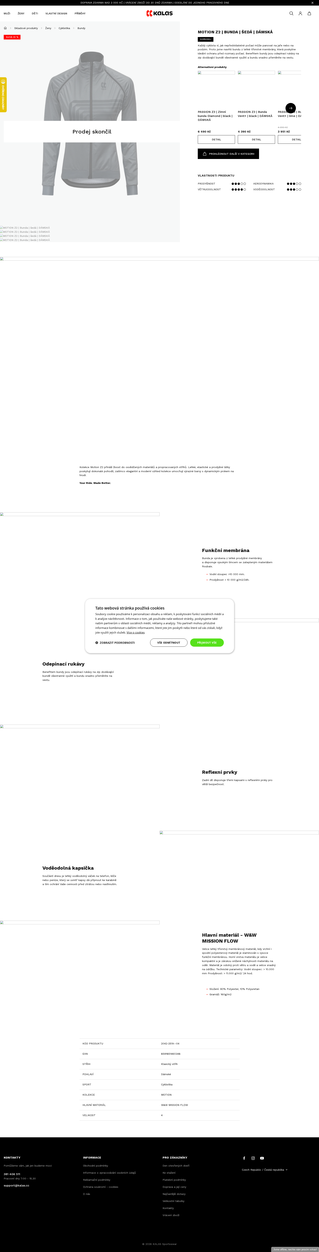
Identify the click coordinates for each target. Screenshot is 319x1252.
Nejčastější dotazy (174, 1193)
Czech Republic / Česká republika (263, 1169)
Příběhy (80, 13)
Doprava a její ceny (174, 1186)
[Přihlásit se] (300, 13)
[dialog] (159, 626)
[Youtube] (262, 1157)
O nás (86, 1193)
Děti (35, 13)
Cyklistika (64, 28)
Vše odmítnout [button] (168, 642)
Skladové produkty (26, 28)
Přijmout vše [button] (207, 642)
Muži (7, 13)
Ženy (21, 13)
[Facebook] (244, 1157)
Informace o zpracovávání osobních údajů (109, 1172)
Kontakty (168, 1208)
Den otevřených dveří (176, 1165)
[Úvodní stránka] (5, 28)
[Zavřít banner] (312, 3)
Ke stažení (169, 1172)
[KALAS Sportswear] (160, 13)
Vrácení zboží (171, 1215)
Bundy (81, 28)
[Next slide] (290, 108)
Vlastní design (56, 13)
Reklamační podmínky (96, 1179)
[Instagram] (253, 1157)
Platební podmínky (174, 1179)
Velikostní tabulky (173, 1200)
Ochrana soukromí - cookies (100, 1186)
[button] (216, 139)
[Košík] (309, 13)
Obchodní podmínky (95, 1165)
